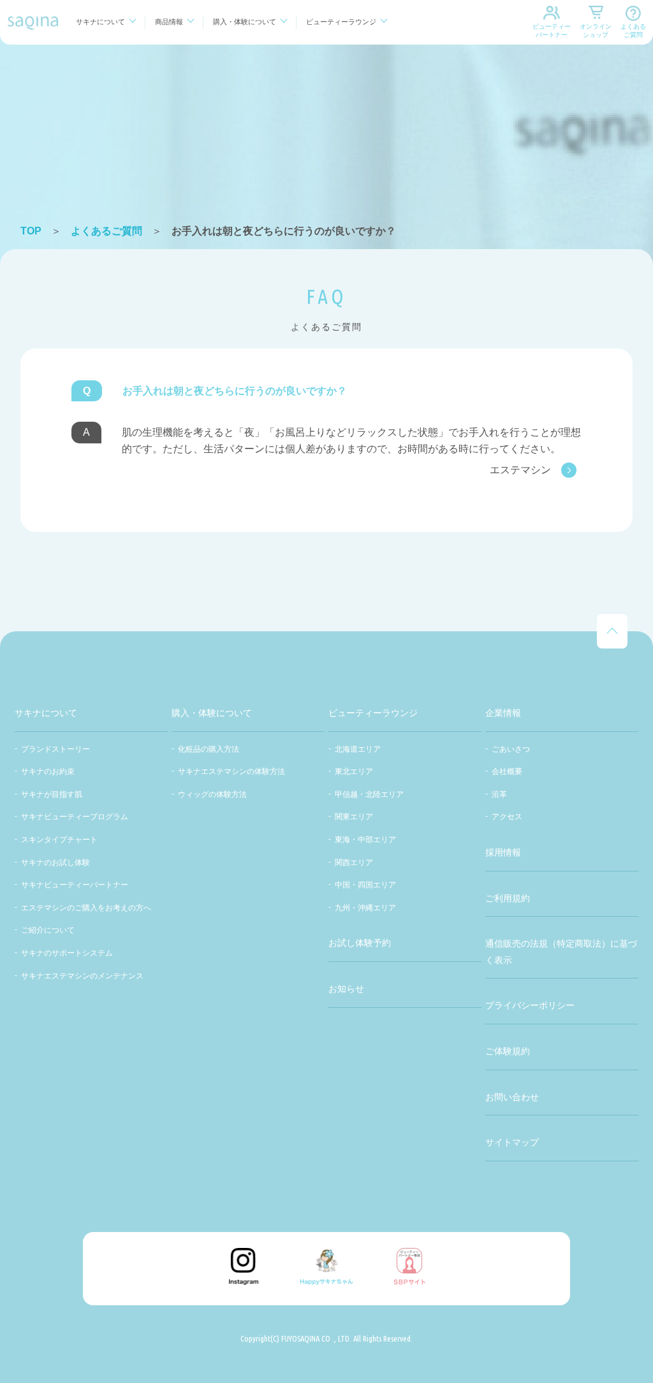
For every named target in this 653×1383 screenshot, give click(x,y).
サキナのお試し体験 (55, 862)
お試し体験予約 (359, 943)
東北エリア (354, 771)
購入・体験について (244, 21)
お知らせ (346, 989)
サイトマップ (512, 1142)
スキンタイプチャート (59, 839)
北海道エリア (358, 749)
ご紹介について (48, 930)
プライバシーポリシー (530, 1005)
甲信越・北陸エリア (369, 794)
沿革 (499, 794)
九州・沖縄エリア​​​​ (365, 907)
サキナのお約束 (48, 771)
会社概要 (507, 771)
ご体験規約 (507, 1051)
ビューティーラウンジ (341, 21)
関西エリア (354, 862)
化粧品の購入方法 (208, 749)
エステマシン (520, 469)
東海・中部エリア (365, 839)
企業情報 (503, 713)
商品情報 (169, 21)
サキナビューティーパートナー (74, 884)
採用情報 (503, 852)
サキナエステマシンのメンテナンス (82, 975)
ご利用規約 (507, 898)
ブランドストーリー (55, 749)
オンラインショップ (596, 30)
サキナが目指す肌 (51, 794)
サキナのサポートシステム (67, 953)
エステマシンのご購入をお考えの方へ (86, 907)
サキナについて (100, 21)
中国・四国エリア (365, 884)
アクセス (507, 816)
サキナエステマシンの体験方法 (231, 771)
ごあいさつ (511, 749)
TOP (30, 231)
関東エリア (354, 816)
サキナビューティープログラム (74, 816)
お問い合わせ (512, 1097)
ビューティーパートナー (551, 30)
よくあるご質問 (633, 30)
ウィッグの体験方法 (212, 794)
